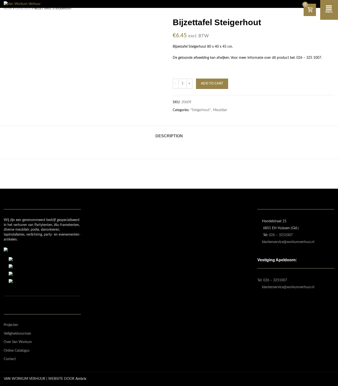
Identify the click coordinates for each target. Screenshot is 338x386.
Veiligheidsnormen (17, 333)
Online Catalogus (16, 350)
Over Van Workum (18, 342)
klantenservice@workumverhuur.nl (288, 242)
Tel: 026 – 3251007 (272, 280)
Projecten (11, 325)
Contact (10, 359)
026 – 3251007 (281, 235)
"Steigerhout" (201, 110)
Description (169, 136)
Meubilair (220, 110)
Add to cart (212, 83)
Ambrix (80, 379)
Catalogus (23, 8)
